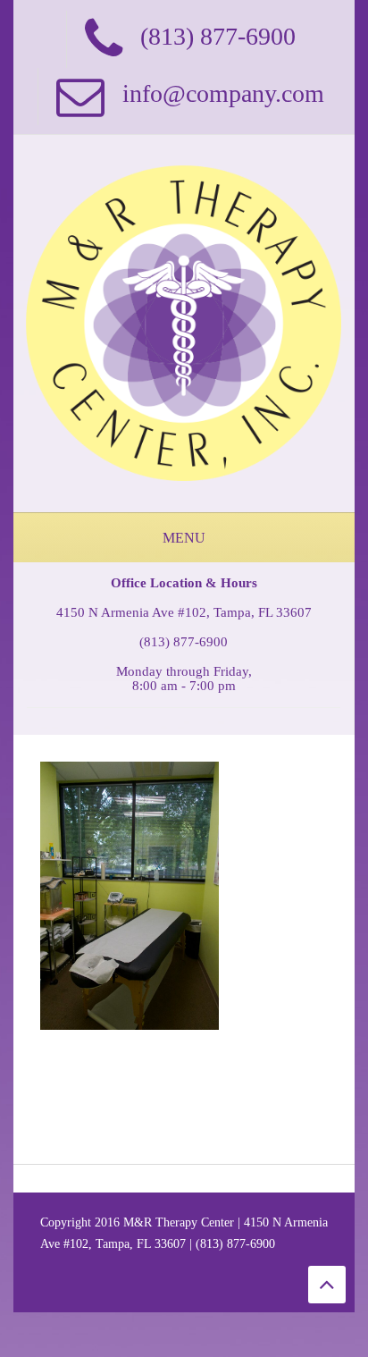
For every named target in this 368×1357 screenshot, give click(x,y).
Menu (184, 537)
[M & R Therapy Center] (184, 322)
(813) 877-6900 (183, 642)
